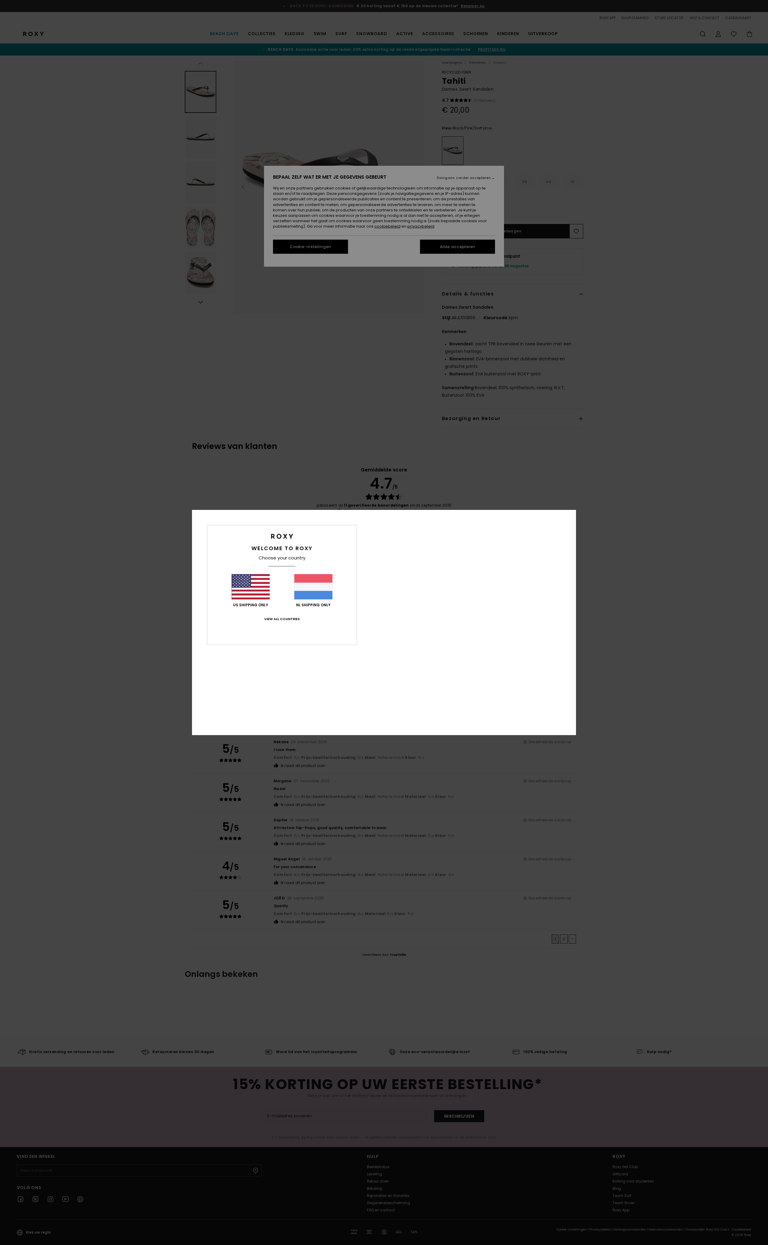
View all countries (282, 618)
